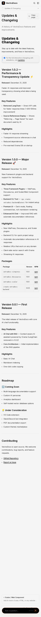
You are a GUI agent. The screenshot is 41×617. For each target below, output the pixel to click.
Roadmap (8, 380)
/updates (21, 60)
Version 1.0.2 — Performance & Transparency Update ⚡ (17, 73)
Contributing (9, 440)
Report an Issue (9, 462)
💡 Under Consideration (14, 410)
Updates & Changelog (11, 40)
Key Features (9, 101)
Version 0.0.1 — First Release (14, 306)
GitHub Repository (10, 458)
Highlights (7, 129)
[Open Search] (34, 3)
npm (36, 272)
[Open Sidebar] (38, 3)
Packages (7, 261)
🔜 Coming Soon (10, 386)
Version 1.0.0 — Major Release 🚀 (15, 161)
